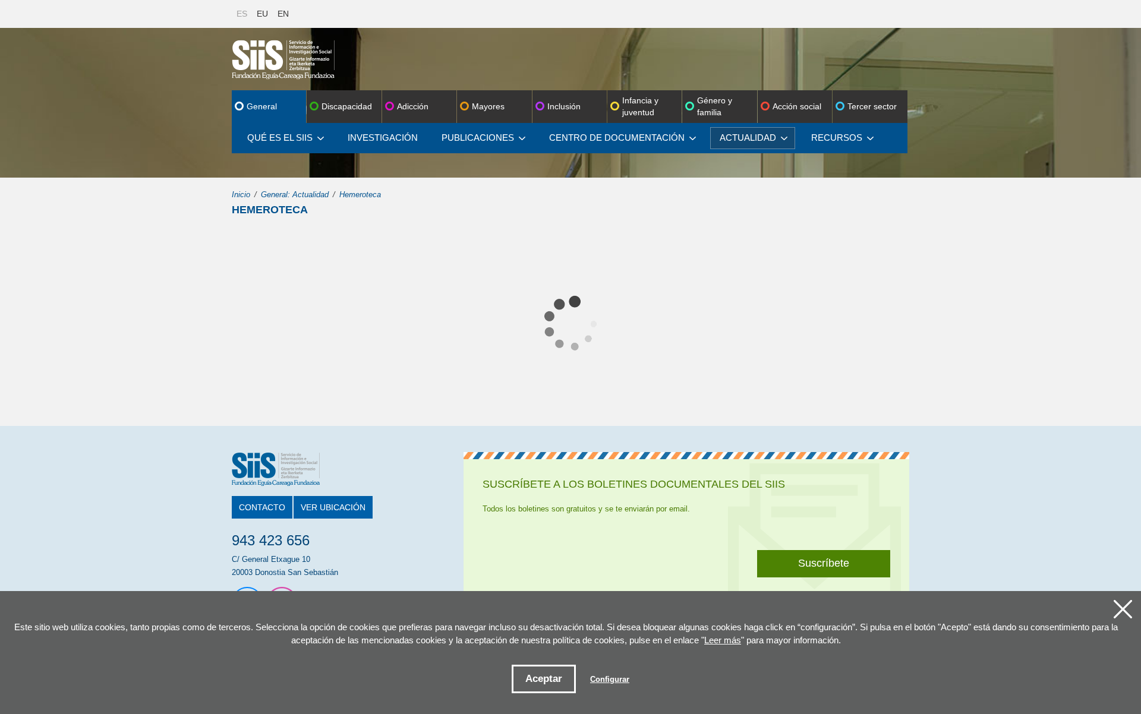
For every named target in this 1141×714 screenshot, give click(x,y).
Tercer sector (872, 106)
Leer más (722, 640)
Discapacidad (347, 106)
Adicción (412, 106)
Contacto (262, 507)
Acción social (797, 106)
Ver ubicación (333, 507)
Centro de (617, 137)
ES (242, 13)
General (262, 106)
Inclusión (564, 106)
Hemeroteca (360, 194)
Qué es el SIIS (280, 137)
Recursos (836, 137)
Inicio (241, 194)
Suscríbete (823, 563)
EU (262, 13)
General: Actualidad (295, 194)
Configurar (609, 679)
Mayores (488, 106)
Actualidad (748, 137)
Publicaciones (478, 137)
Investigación (383, 137)
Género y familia (714, 106)
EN (283, 13)
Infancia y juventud (640, 106)
